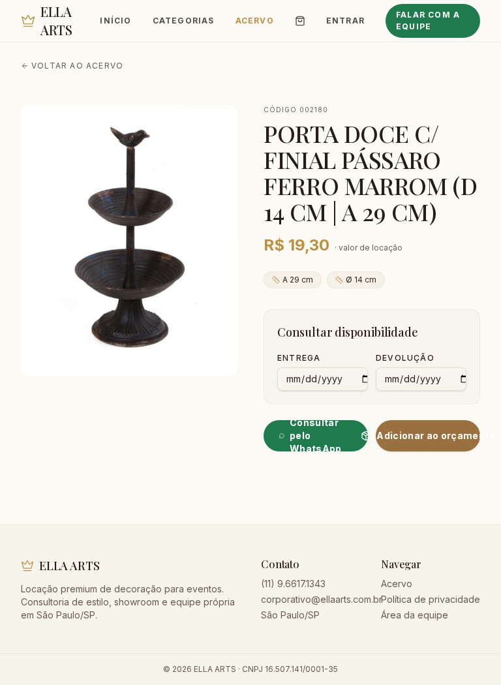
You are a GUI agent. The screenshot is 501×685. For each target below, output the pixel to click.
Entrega (298, 358)
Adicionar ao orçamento (428, 435)
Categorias (184, 20)
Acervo (254, 20)
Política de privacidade (430, 599)
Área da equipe (414, 614)
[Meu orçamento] (300, 21)
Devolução (405, 358)
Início (115, 20)
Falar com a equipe (428, 20)
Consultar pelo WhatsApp (316, 435)
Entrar (345, 20)
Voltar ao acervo (77, 65)
